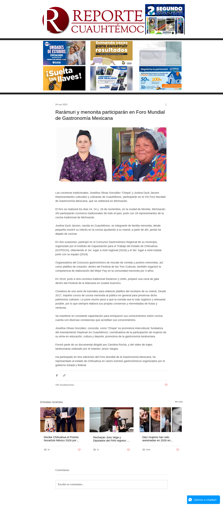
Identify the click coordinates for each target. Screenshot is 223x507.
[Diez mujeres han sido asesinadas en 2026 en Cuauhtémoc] (161, 419)
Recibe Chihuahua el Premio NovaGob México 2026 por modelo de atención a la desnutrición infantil (61, 439)
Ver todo (179, 401)
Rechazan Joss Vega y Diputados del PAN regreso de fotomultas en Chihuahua (111, 439)
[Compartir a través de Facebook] (56, 375)
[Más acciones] (166, 104)
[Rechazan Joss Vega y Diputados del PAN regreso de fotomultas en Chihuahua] (112, 419)
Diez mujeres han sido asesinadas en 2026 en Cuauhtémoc (156, 439)
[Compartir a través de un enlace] (64, 375)
